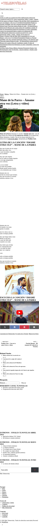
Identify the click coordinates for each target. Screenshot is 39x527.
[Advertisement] (19, 72)
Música (16, 48)
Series (7, 48)
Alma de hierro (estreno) (10, 446)
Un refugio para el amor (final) (11, 449)
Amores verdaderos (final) (10, 456)
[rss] (1, 484)
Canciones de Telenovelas (7, 334)
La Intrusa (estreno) (8, 447)
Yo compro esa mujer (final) (11, 451)
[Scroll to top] (2, 525)
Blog (3, 48)
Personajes (26, 48)
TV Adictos (3, 108)
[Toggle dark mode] (2, 13)
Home (2, 94)
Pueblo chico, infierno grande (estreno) (14, 452)
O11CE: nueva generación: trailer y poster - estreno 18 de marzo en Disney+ (16, 34)
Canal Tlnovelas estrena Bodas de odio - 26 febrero (18, 26)
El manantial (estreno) (9, 454)
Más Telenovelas (7, 507)
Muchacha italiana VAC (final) (11, 436)
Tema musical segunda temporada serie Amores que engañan (18, 370)
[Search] (22, 9)
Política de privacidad (8, 506)
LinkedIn (4, 516)
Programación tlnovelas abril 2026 (12, 389)
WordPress (5, 522)
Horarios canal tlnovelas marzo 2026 (13, 387)
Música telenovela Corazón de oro (11, 355)
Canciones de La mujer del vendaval (12, 359)
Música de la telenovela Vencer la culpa (13, 374)
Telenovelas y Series (8, 502)
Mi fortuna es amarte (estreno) (11, 438)
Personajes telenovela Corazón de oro (13, 33)
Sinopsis (20, 48)
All (1, 48)
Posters (32, 48)
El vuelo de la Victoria (21, 334)
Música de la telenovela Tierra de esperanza (14, 366)
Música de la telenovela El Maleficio (12, 362)
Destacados (8, 51)
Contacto (4, 504)
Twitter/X (5, 515)
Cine (35, 48)
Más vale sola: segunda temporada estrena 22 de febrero (19, 39)
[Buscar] (35, 469)
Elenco (11, 48)
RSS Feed (4, 481)
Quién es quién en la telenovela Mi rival (11, 17)
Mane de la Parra (33, 334)
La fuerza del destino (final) (11, 464)
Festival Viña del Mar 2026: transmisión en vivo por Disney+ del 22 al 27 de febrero (19, 22)
